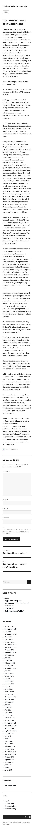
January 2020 (10, 694)
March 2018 (9, 744)
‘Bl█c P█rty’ (9, 608)
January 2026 (9, 626)
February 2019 (10, 718)
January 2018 (9, 749)
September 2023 (11, 652)
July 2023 (8, 658)
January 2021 (9, 684)
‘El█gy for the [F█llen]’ (13, 601)
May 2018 (8, 739)
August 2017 (9, 762)
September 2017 (10, 759)
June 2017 (8, 765)
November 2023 (10, 647)
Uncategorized (10, 785)
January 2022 (9, 676)
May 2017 (8, 767)
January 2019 (9, 720)
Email (5, 509)
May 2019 (8, 710)
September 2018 (10, 731)
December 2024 (10, 634)
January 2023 (9, 666)
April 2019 (8, 712)
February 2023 (10, 663)
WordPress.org (10, 809)
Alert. (7, 598)
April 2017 (8, 770)
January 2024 (9, 642)
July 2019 (8, 705)
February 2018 (10, 746)
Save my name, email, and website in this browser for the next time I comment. (17, 531)
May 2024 (8, 637)
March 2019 (9, 715)
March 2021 (9, 681)
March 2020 (9, 692)
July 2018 (8, 736)
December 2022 (10, 668)
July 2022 (8, 671)
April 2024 (9, 639)
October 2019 (9, 699)
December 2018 (10, 723)
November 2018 (10, 726)
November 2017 (10, 754)
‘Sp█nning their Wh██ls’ (14, 611)
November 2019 (10, 697)
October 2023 (9, 650)
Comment (6, 471)
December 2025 (10, 629)
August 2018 (9, 733)
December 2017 (10, 752)
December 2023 (10, 645)
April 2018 (8, 741)
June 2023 (8, 660)
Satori (7, 449)
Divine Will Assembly (15, 6)
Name (5, 499)
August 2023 (9, 655)
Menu (6, 12)
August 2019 (9, 702)
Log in (7, 801)
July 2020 (8, 686)
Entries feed (9, 803)
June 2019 (8, 707)
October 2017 (9, 757)
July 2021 (8, 679)
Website (6, 518)
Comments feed (10, 806)
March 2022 (9, 673)
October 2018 (9, 728)
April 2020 (9, 689)
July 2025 (8, 632)
